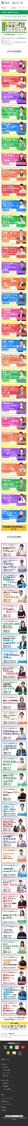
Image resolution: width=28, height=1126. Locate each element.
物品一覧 (5, 1076)
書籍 (2, 1095)
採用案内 (3, 1107)
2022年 (11, 1035)
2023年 (6, 1035)
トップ (2, 16)
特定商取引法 (5, 1101)
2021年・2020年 (19, 1035)
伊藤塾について (5, 7)
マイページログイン (6, 1104)
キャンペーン (6, 1073)
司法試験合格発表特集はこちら (14, 527)
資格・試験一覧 (8, 16)
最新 (2, 1035)
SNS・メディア (22, 7)
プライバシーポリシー (7, 1098)
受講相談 (5, 1086)
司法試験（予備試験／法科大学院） (10, 12)
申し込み (3, 1064)
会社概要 (3, 1110)
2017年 (10, 1037)
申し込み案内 (6, 1070)
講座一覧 (5, 1067)
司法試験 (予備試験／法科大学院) (20, 16)
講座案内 (14, 7)
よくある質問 (6, 1089)
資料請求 (5, 1083)
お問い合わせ (5, 1080)
